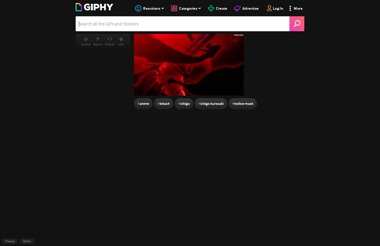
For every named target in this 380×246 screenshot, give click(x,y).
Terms (27, 241)
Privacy (10, 241)
